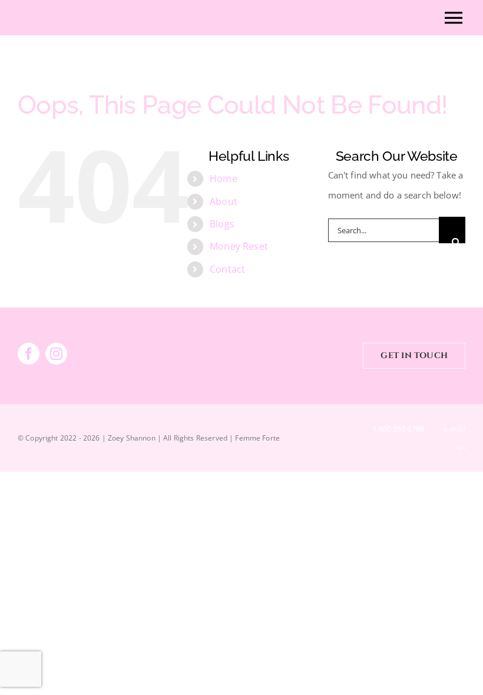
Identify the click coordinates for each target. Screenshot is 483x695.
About (223, 201)
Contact (227, 269)
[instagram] (56, 354)
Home (223, 178)
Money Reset (239, 246)
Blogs (222, 223)
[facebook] (28, 354)
